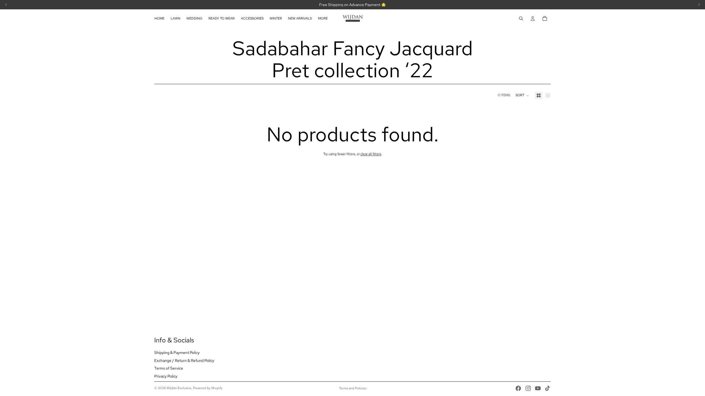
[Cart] (545, 18)
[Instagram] (528, 388)
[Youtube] (538, 388)
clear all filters (370, 154)
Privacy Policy (165, 376)
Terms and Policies (352, 388)
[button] (522, 95)
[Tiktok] (547, 388)
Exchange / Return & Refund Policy (184, 360)
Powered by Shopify (208, 388)
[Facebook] (518, 388)
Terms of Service (168, 368)
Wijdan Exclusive (179, 388)
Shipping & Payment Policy (177, 352)
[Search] (521, 18)
